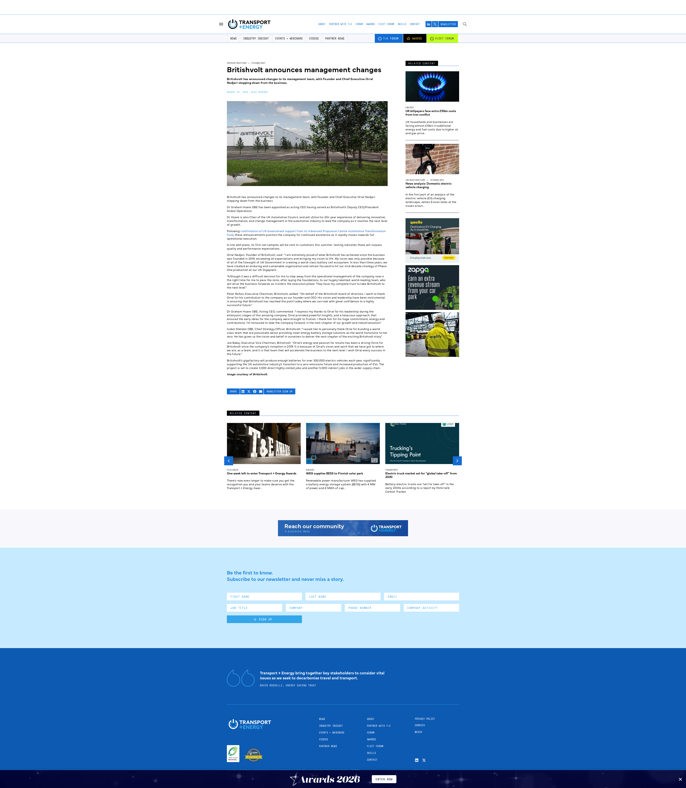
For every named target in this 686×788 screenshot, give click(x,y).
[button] (243, 391)
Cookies (420, 725)
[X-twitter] (424, 760)
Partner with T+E (340, 24)
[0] (432, 262)
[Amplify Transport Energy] (432, 356)
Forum (359, 24)
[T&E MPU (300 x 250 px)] (432, 309)
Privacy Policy (425, 718)
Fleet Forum (386, 24)
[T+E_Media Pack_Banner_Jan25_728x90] (343, 535)
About (321, 24)
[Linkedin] (417, 760)
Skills (402, 24)
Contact (415, 24)
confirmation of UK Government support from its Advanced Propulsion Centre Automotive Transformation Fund (306, 233)
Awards (370, 24)
